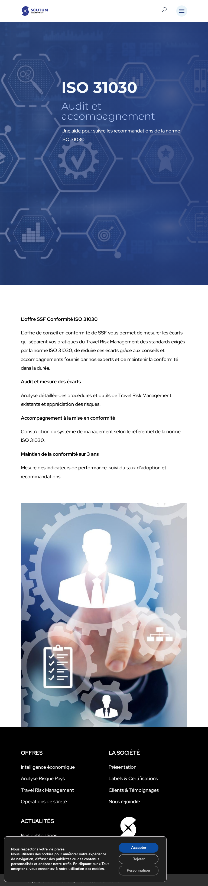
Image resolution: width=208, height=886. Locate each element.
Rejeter (138, 859)
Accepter (138, 847)
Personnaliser (138, 870)
